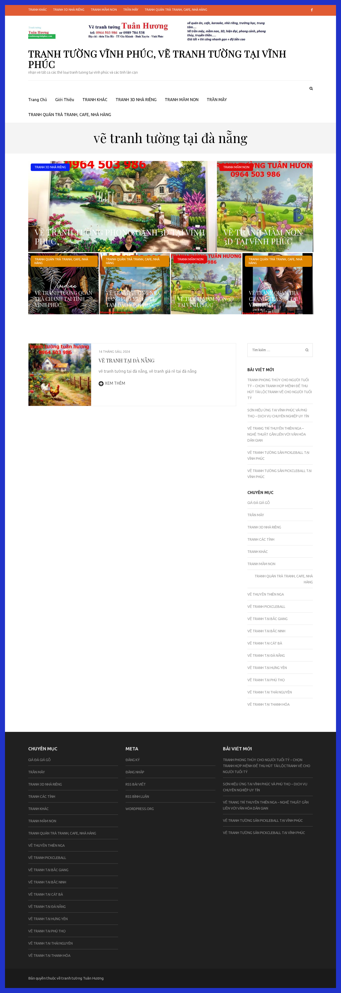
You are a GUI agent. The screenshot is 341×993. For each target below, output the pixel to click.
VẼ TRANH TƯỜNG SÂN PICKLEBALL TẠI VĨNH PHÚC (263, 821)
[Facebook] (312, 10)
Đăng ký (133, 760)
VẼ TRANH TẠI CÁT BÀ (264, 643)
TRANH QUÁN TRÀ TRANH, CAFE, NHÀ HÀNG (176, 9)
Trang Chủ (37, 99)
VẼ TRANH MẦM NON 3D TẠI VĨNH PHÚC (262, 236)
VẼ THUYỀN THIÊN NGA (265, 594)
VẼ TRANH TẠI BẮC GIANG (267, 619)
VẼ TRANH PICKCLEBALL (266, 607)
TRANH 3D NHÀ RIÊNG (68, 9)
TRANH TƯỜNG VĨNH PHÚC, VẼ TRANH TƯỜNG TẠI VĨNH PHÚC (157, 58)
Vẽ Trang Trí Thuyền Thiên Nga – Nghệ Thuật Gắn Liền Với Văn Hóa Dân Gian (276, 434)
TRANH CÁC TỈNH (260, 539)
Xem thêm (115, 383)
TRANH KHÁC (37, 9)
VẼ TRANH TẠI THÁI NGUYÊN (269, 692)
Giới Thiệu (64, 99)
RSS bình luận (137, 797)
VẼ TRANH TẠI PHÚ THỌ (266, 680)
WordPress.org (140, 809)
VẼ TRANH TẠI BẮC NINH (266, 631)
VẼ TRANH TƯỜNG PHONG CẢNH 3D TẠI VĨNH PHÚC (120, 236)
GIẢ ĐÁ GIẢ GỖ (258, 503)
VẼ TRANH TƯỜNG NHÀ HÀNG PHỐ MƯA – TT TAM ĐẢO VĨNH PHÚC (133, 298)
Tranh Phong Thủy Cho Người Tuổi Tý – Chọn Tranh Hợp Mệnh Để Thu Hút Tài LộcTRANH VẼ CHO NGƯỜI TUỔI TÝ (266, 766)
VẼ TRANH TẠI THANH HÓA (268, 704)
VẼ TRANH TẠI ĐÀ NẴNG (127, 360)
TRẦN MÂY (130, 9)
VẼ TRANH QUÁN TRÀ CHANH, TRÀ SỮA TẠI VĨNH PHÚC (274, 298)
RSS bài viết (136, 784)
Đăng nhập (135, 772)
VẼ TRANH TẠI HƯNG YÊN (267, 668)
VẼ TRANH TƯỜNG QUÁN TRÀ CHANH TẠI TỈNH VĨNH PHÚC (63, 298)
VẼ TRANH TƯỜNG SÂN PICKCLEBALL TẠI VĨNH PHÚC (264, 833)
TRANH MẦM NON (104, 9)
